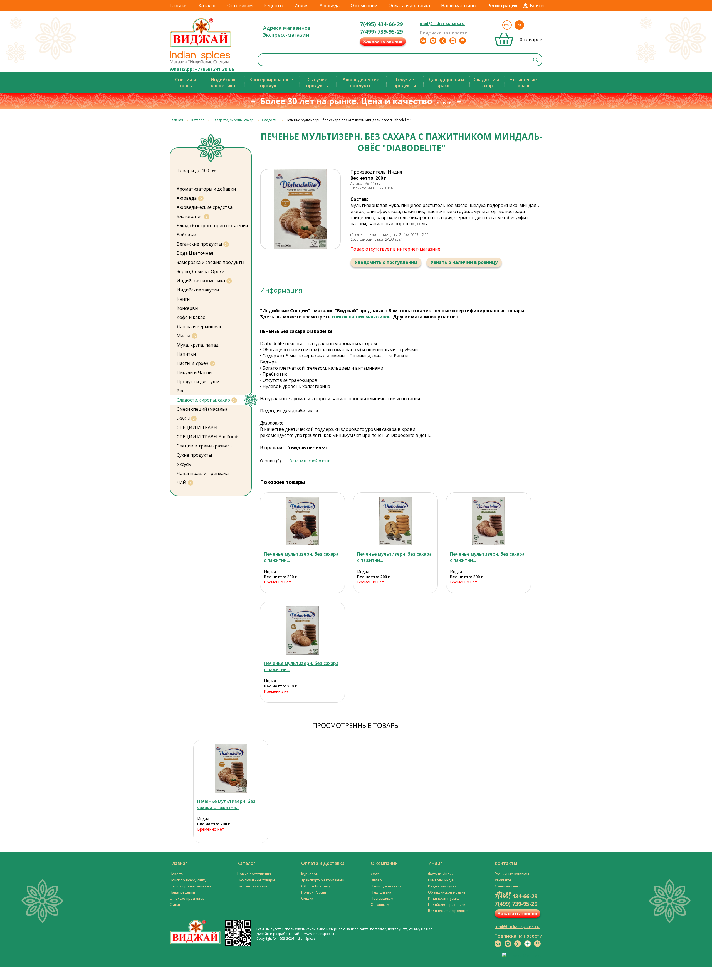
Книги (183, 299)
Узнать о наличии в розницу (464, 262)
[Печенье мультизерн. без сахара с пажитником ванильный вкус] (302, 630)
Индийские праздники (446, 904)
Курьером (309, 873)
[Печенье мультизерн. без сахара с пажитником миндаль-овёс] (230, 768)
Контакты (506, 863)
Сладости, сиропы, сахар (233, 120)
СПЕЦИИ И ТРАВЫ (197, 427)
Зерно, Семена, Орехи (200, 271)
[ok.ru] (442, 40)
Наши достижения (386, 886)
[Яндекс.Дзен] (452, 40)
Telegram (503, 892)
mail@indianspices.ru (442, 23)
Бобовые (186, 235)
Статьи (175, 904)
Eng (519, 25)
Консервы (187, 308)
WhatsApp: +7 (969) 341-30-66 (202, 69)
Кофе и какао (191, 317)
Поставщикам (382, 898)
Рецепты (273, 6)
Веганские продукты (199, 244)
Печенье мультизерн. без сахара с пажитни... (226, 804)
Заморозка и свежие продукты (210, 262)
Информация (281, 290)
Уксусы (184, 464)
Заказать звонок (383, 41)
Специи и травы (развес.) (204, 446)
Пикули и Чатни (194, 372)
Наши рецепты (182, 892)
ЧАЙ (181, 482)
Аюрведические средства (205, 207)
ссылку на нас (420, 929)
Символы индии (441, 879)
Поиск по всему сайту (188, 879)
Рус (507, 25)
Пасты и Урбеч (192, 363)
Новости (177, 873)
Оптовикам (240, 6)
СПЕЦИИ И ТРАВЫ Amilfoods (208, 437)
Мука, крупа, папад (198, 345)
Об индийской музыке (447, 892)
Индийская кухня (442, 886)
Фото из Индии (441, 873)
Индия (301, 6)
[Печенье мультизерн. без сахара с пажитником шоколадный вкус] (302, 521)
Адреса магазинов (286, 27)
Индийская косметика (201, 281)
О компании (364, 6)
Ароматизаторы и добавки (206, 189)
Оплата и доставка (409, 6)
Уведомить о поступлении (386, 262)
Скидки (307, 898)
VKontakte (503, 879)
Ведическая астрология (448, 910)
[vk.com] (423, 40)
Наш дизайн (381, 892)
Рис (180, 391)
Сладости (270, 120)
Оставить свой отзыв (309, 460)
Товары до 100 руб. (198, 170)
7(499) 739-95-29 (381, 31)
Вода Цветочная (195, 253)
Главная (178, 6)
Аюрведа (330, 6)
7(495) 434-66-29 (381, 24)
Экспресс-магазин (286, 34)
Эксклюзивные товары (256, 879)
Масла (183, 336)
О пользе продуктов (187, 898)
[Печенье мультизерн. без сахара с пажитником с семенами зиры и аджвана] (395, 521)
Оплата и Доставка (323, 863)
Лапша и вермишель (199, 326)
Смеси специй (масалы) (202, 409)
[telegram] (433, 40)
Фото (375, 873)
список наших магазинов (361, 317)
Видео (376, 879)
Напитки (186, 354)
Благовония (189, 216)
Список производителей (190, 886)
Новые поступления (254, 873)
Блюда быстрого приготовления (212, 225)
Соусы (183, 418)
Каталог (207, 6)
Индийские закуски (198, 290)
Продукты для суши (198, 382)
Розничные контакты (512, 873)
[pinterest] (462, 40)
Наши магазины (458, 6)
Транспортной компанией (322, 879)
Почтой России (313, 892)
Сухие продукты (194, 455)
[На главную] (201, 47)
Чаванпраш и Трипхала (203, 473)
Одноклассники (508, 886)
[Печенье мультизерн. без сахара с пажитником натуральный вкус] (488, 521)
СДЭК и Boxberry (316, 886)
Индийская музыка (443, 898)
